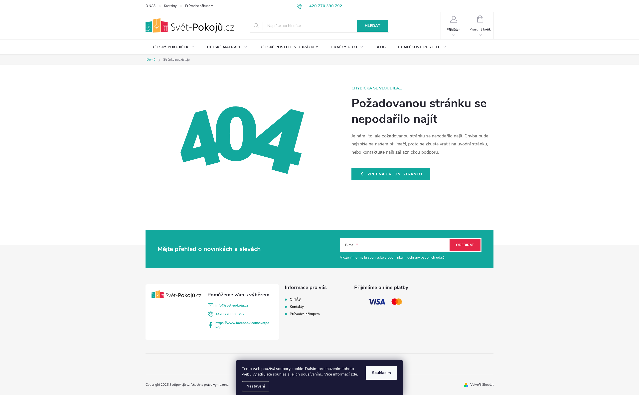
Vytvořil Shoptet (481, 385)
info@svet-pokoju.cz (231, 305)
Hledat (372, 25)
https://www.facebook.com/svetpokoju (242, 325)
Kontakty (170, 6)
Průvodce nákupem (199, 6)
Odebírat (465, 245)
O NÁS (151, 6)
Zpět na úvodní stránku (395, 174)
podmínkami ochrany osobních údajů (416, 257)
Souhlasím (381, 373)
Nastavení (255, 386)
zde (354, 374)
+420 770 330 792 (229, 314)
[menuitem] (173, 47)
